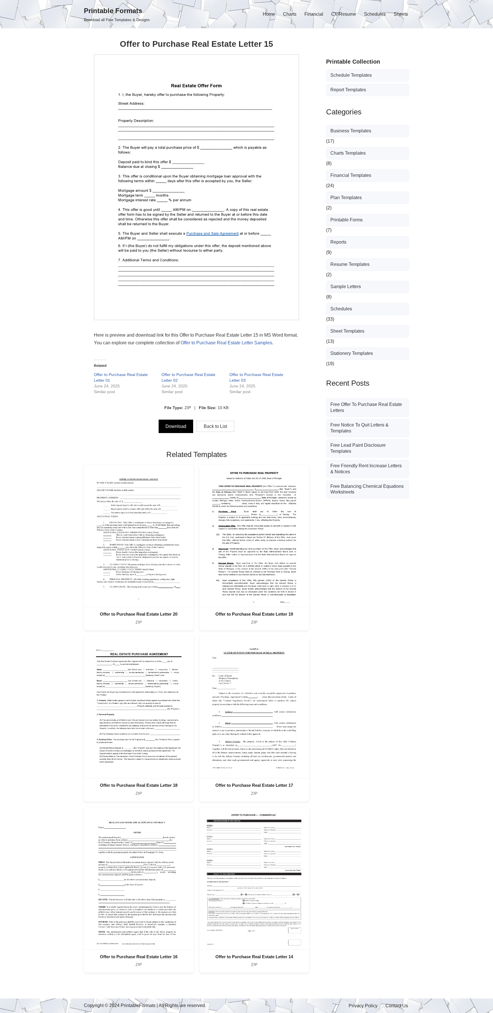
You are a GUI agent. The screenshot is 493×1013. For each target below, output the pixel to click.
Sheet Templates (347, 331)
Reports (338, 242)
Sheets (401, 14)
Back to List (215, 426)
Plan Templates (346, 197)
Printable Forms (346, 219)
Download (175, 426)
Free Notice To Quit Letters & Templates (359, 427)
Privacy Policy (363, 1005)
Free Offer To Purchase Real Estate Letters (366, 407)
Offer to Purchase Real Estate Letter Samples (226, 342)
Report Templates (348, 89)
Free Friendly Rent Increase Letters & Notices (366, 468)
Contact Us (396, 1005)
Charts (289, 14)
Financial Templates (350, 175)
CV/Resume (343, 14)
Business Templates (350, 130)
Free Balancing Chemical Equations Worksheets (367, 489)
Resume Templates (349, 264)
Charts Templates (348, 153)
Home (269, 14)
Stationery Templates (351, 353)
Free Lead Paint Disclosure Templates (358, 448)
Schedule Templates (351, 75)
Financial (313, 14)
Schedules (375, 14)
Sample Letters (345, 286)
